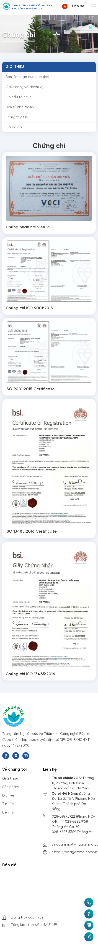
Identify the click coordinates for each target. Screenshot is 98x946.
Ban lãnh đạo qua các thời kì (29, 77)
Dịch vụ (8, 795)
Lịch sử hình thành (20, 107)
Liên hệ (78, 6)
